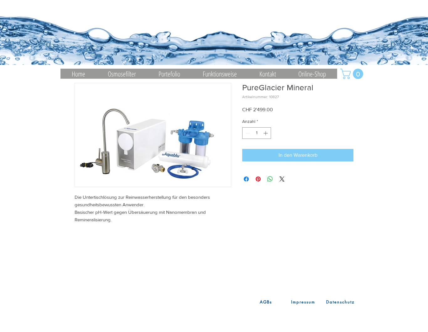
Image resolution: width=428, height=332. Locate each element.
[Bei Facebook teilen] (246, 179)
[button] (353, 74)
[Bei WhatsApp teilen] (270, 179)
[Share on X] (282, 179)
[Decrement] (247, 133)
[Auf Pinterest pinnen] (258, 179)
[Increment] (266, 133)
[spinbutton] (256, 133)
